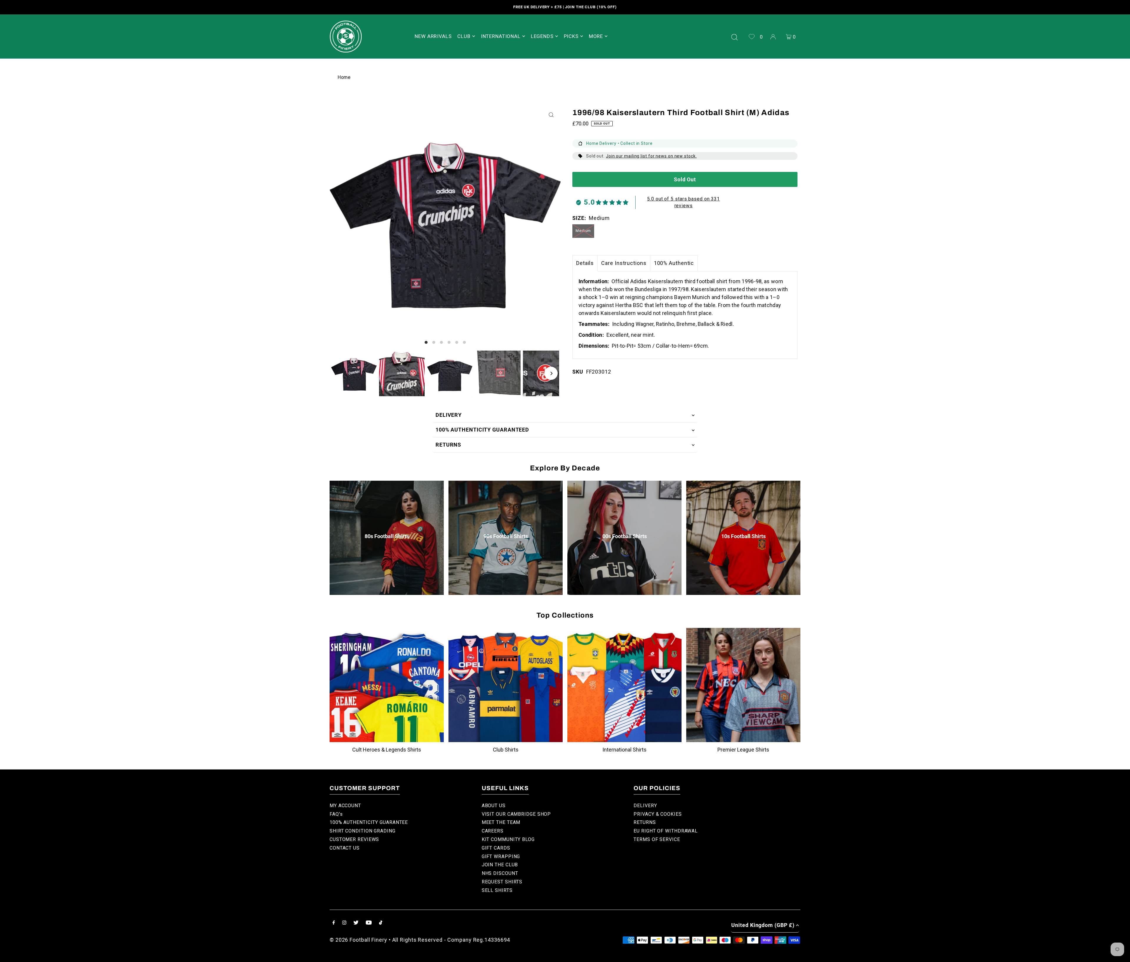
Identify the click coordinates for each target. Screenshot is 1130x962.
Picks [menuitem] (571, 36)
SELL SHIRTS (497, 890)
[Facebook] (334, 923)
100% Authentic (674, 263)
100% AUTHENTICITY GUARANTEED (482, 430)
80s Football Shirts (387, 536)
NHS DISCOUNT (500, 873)
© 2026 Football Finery (358, 940)
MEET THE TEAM (501, 822)
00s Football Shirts (624, 536)
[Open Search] (734, 36)
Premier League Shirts (743, 750)
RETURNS (448, 445)
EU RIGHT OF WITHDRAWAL (666, 831)
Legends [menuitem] (542, 36)
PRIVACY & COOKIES (658, 814)
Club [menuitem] (463, 36)
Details (585, 263)
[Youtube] (369, 923)
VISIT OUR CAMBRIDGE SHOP (516, 814)
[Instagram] (344, 923)
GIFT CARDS (496, 848)
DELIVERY (449, 415)
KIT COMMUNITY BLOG (508, 839)
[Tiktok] (380, 923)
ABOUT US (494, 805)
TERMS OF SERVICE (657, 839)
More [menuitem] (596, 36)
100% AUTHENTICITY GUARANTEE (369, 822)
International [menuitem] (501, 36)
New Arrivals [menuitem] (433, 36)
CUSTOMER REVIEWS (354, 839)
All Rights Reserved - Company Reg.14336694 (451, 940)
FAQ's (336, 814)
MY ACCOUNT (345, 805)
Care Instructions (623, 263)
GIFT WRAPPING (501, 856)
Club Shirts (506, 750)
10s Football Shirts (743, 536)
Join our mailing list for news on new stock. (651, 156)
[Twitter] (355, 923)
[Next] (551, 373)
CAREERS (492, 831)
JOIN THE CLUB (500, 865)
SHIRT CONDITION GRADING (363, 831)
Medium (583, 230)
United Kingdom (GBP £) (763, 925)
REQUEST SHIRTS (502, 882)
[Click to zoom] (551, 115)
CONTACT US (345, 848)
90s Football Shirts (505, 536)
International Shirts (624, 750)
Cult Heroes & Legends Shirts (386, 750)
